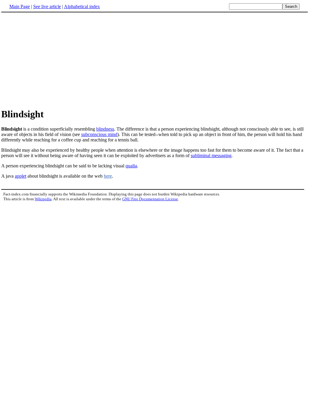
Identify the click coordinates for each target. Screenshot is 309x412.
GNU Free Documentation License (150, 199)
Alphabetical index (82, 6)
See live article (47, 6)
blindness (105, 129)
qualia (131, 165)
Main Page (19, 6)
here (108, 176)
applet (20, 176)
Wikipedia (43, 199)
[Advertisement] (52, 60)
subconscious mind (99, 134)
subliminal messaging (211, 155)
